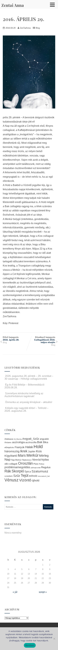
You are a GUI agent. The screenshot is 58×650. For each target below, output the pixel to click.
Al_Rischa (18, 439)
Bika (45, 442)
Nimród (36, 459)
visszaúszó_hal (43, 476)
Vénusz (11, 480)
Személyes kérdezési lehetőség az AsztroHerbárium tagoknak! (23, 395)
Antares (7, 442)
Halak (29, 447)
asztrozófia (31, 442)
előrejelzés (9, 447)
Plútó (35, 464)
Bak (39, 442)
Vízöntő (25, 480)
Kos (39, 451)
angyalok (44, 439)
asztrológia (18, 442)
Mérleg (44, 455)
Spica (28, 471)
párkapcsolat (36, 468)
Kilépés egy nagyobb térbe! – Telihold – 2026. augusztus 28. (26, 409)
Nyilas (45, 459)
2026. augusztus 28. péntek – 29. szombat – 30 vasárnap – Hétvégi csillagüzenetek (28, 377)
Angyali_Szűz (30, 438)
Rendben (29, 645)
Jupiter (31, 451)
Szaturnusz (40, 471)
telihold (33, 475)
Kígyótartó (10, 455)
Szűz (16, 475)
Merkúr (32, 455)
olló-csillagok (10, 463)
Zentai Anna (12, 5)
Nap (7, 459)
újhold (35, 480)
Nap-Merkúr (16, 460)
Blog (38, 28)
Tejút (24, 475)
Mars (22, 455)
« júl (15, 592)
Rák (7, 471)
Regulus (46, 467)
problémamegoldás (17, 467)
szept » (43, 592)
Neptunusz (27, 460)
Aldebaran (8, 439)
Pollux (41, 464)
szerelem (8, 476)
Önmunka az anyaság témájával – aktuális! (28, 402)
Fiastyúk (20, 447)
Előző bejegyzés (11, 338)
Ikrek (23, 451)
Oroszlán (25, 463)
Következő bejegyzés (44, 340)
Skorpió (18, 471)
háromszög (11, 451)
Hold (38, 446)
